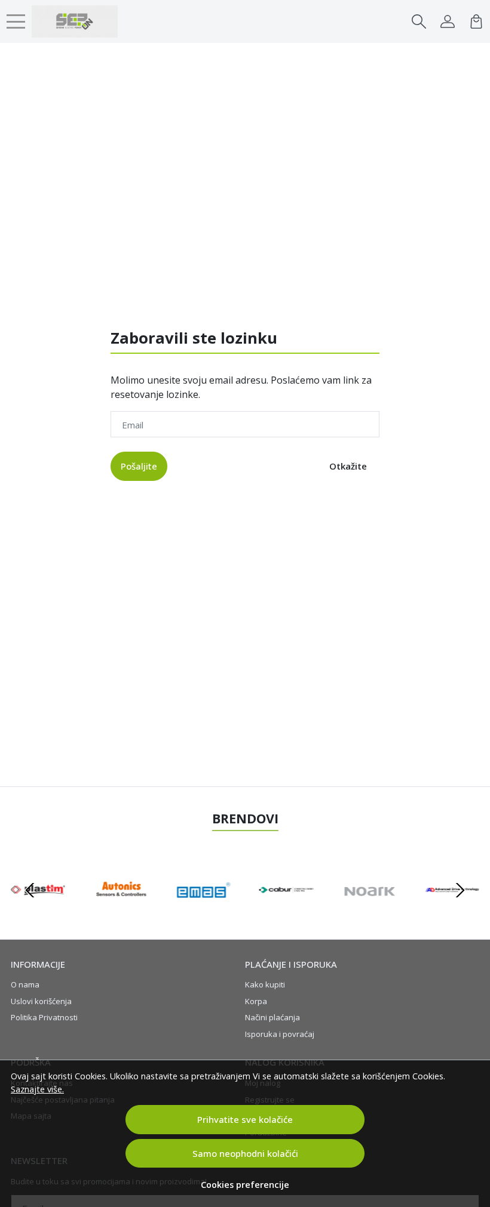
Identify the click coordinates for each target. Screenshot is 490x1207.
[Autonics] (121, 912)
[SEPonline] (75, 21)
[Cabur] (286, 912)
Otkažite (348, 466)
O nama (25, 984)
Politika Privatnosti (44, 1017)
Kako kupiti (265, 984)
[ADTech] (452, 912)
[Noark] (369, 912)
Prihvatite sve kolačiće (245, 1119)
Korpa (256, 1001)
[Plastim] (38, 912)
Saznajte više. (37, 1089)
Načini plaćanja (272, 1017)
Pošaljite (139, 466)
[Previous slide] (29, 890)
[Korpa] (476, 21)
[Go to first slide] (460, 890)
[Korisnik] (447, 21)
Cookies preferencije (245, 1184)
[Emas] (203, 912)
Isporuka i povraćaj (279, 1034)
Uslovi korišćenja (41, 1001)
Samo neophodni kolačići (245, 1153)
